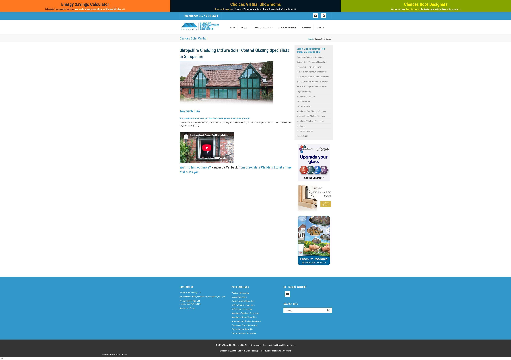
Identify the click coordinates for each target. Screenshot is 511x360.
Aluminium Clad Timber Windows (311, 111)
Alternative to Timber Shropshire (246, 321)
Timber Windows (304, 106)
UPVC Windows (303, 101)
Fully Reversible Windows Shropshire (313, 76)
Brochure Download (287, 27)
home (232, 27)
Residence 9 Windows (306, 96)
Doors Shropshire (239, 297)
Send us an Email (187, 308)
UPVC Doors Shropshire (242, 309)
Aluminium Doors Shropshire (244, 317)
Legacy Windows (304, 91)
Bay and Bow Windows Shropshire (311, 62)
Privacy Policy (289, 345)
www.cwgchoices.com (119, 354)
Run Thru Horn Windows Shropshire (312, 81)
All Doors (301, 126)
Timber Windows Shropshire (244, 333)
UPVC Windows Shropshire (243, 305)
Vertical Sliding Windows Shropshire (312, 86)
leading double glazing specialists (271, 350)
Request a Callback (264, 27)
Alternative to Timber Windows (311, 116)
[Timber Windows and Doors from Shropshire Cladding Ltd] (313, 197)
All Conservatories (305, 131)
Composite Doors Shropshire (244, 325)
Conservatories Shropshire (243, 301)
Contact (320, 27)
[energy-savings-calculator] (323, 15)
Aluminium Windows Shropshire (310, 121)
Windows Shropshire (240, 293)
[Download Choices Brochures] (314, 239)
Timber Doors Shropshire (243, 329)
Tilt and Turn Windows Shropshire (311, 71)
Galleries (306, 27)
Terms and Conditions (272, 345)
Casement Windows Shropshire (310, 57)
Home (310, 39)
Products (245, 27)
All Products (302, 135)
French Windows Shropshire (309, 66)
